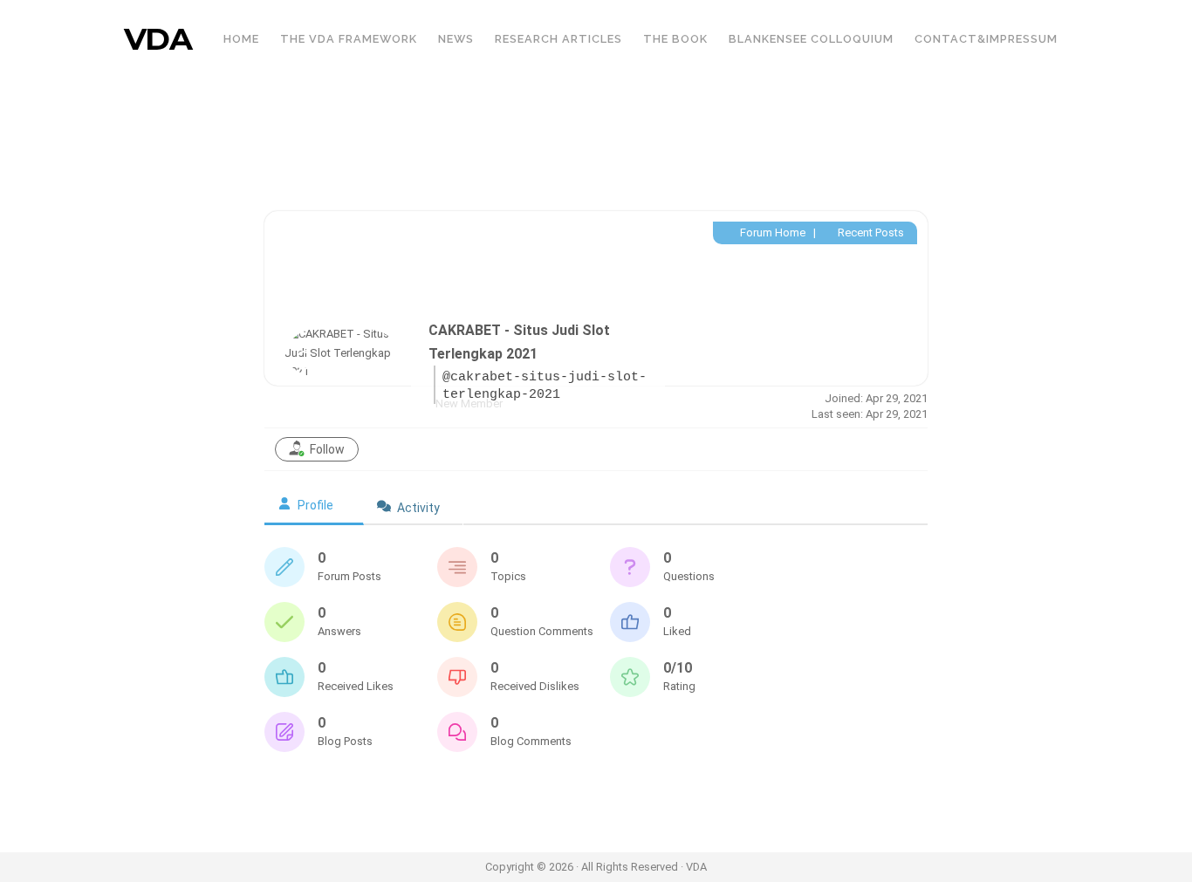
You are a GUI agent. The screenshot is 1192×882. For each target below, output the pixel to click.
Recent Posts (869, 232)
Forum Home (771, 232)
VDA (158, 39)
